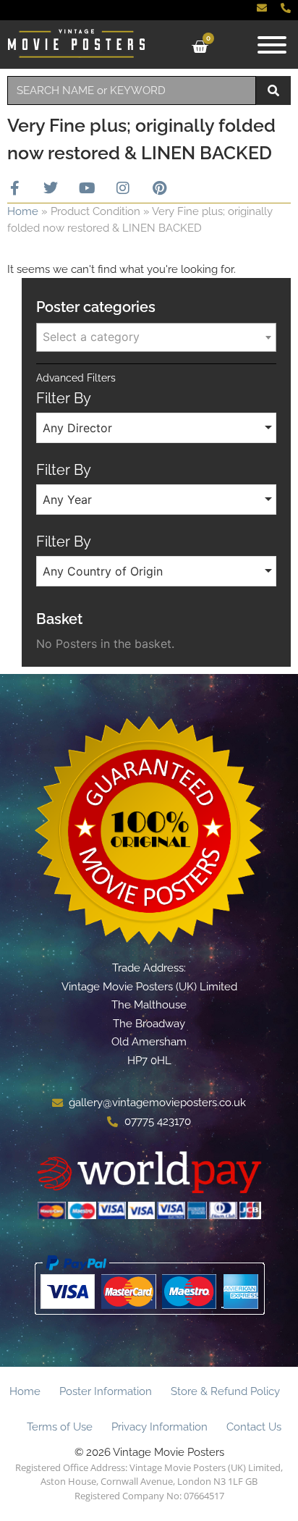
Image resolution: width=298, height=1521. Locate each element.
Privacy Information (159, 1426)
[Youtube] (87, 188)
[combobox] (131, 90)
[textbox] (156, 337)
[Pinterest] (159, 188)
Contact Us (253, 1426)
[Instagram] (123, 188)
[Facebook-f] (14, 188)
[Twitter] (50, 188)
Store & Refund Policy (225, 1391)
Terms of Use (60, 1426)
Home (22, 211)
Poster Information (105, 1391)
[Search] (273, 90)
